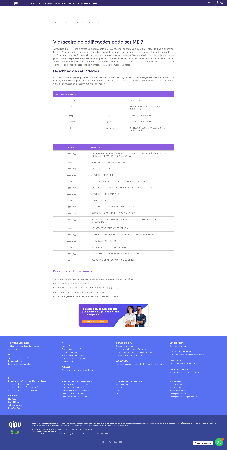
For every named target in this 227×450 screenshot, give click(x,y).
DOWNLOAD (207, 3)
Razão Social (121, 388)
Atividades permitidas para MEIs (74, 355)
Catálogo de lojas (15, 405)
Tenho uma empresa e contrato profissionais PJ (188, 355)
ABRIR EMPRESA (176, 343)
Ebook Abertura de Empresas (73, 394)
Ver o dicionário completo (126, 400)
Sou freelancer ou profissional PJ (182, 364)
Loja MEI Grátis (14, 402)
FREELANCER (175, 360)
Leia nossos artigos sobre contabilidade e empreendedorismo (140, 364)
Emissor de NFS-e (15, 361)
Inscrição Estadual (123, 384)
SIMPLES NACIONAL (124, 343)
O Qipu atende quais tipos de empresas (23, 346)
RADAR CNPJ (67, 367)
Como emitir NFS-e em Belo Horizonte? (23, 390)
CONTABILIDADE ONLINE (18, 343)
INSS (117, 391)
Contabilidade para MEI (51, 3)
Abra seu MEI (35, 3)
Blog (95, 3)
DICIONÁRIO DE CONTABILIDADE (129, 381)
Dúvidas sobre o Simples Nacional (129, 355)
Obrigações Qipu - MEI (178, 394)
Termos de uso (175, 388)
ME (117, 394)
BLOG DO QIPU (122, 361)
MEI (63, 343)
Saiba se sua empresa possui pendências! (78, 370)
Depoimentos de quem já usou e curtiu (185, 372)
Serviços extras (14, 349)
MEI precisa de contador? (72, 352)
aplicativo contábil (187, 423)
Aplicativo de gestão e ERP (18, 358)
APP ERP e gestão (84, 3)
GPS (117, 397)
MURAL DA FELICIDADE (179, 369)
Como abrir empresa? (178, 346)
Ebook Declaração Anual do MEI (74, 397)
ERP (10, 355)
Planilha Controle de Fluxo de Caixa (75, 388)
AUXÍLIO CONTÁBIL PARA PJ (181, 352)
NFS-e (10, 378)
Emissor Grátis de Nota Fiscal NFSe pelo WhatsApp (28, 381)
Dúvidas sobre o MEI (70, 361)
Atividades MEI (66, 22)
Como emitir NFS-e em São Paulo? (21, 384)
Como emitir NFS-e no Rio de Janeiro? (23, 387)
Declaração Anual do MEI (71, 349)
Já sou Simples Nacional (125, 346)
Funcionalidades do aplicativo (19, 364)
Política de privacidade (178, 391)
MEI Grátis (12, 399)
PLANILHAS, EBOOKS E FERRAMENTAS (77, 381)
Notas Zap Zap (14, 408)
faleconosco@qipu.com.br (46, 432)
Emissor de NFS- (68, 3)
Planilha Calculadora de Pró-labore (75, 384)
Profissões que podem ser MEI (74, 358)
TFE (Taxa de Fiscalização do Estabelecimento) (134, 352)
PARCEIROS (13, 396)
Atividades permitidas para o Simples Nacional (133, 349)
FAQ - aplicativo (176, 384)
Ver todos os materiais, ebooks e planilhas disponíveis (83, 400)
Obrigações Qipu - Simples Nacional (184, 397)
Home (55, 22)
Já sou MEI (66, 346)
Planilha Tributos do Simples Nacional (76, 391)
